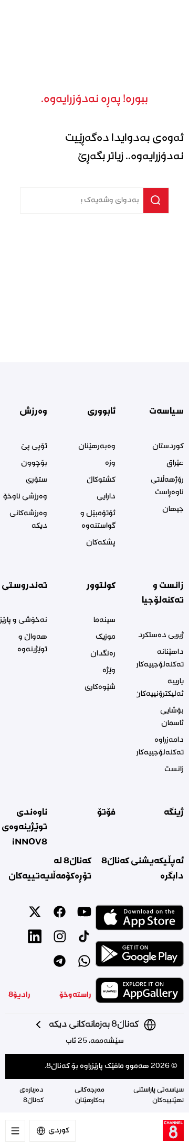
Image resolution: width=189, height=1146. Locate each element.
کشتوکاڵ (101, 480)
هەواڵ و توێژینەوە (32, 643)
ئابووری (101, 411)
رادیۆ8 (19, 995)
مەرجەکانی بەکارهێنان (89, 1095)
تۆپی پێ (34, 446)
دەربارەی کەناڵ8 (31, 1095)
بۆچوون (34, 463)
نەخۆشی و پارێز (23, 620)
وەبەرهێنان (97, 446)
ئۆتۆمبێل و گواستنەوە (98, 519)
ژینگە (174, 812)
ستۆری (36, 480)
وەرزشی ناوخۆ (25, 497)
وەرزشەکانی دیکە (28, 519)
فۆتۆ (106, 812)
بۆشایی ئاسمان (172, 717)
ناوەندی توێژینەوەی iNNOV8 (24, 827)
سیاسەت (166, 411)
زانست (174, 769)
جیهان (173, 509)
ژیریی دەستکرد (161, 635)
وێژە (109, 670)
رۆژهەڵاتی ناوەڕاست (167, 486)
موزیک (106, 637)
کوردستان (168, 446)
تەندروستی (24, 585)
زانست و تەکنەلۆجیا (163, 593)
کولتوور (101, 585)
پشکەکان (101, 543)
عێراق (175, 463)
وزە (110, 463)
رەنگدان (103, 654)
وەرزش (33, 411)
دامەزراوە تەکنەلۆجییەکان (160, 746)
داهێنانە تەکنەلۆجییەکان (160, 658)
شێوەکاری (100, 687)
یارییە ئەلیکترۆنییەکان (160, 687)
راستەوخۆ (75, 995)
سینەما (104, 620)
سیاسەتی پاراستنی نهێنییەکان (158, 1095)
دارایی (106, 497)
